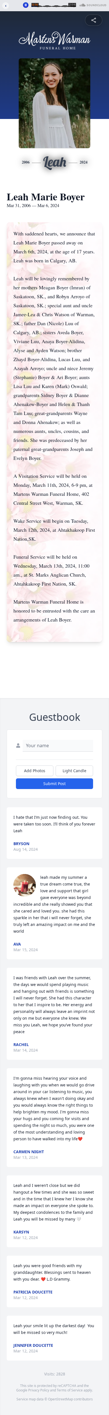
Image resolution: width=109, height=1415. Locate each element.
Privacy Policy (38, 1390)
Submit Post (54, 783)
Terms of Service (70, 1390)
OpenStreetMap (60, 1399)
